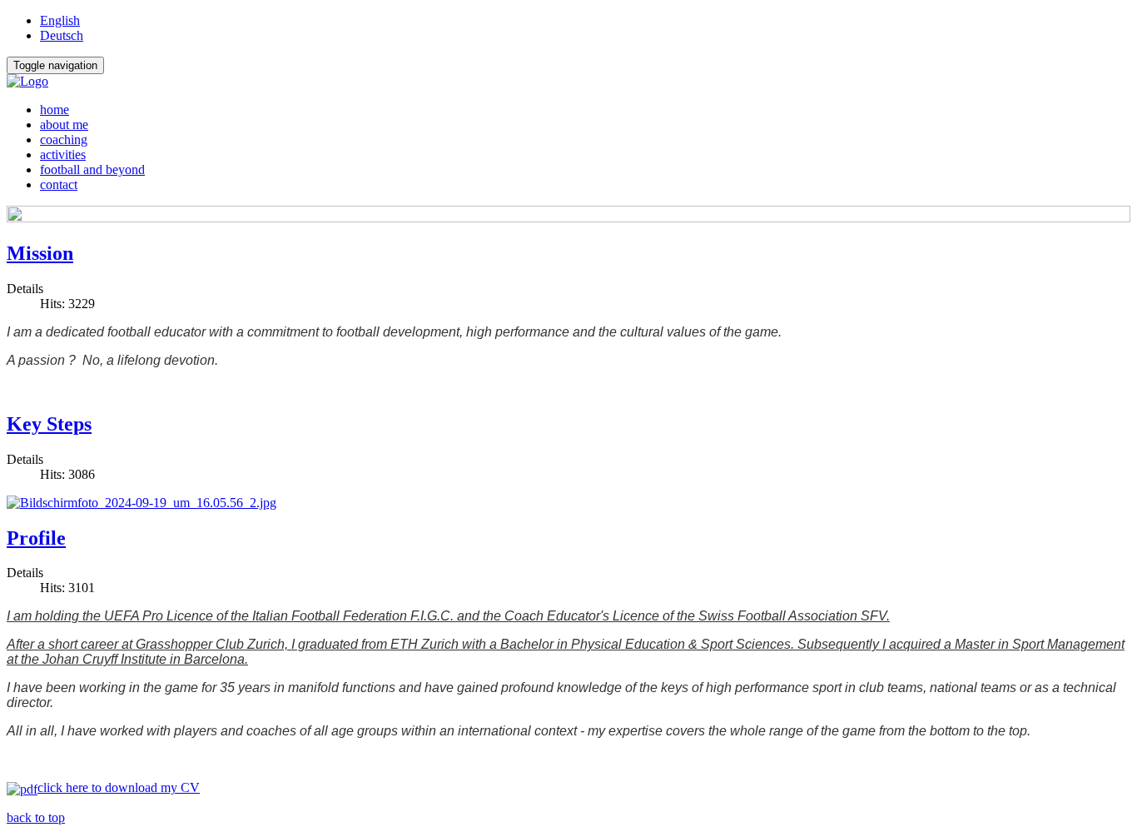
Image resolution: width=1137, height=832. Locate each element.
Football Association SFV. (813, 616)
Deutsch (61, 35)
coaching (63, 139)
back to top (36, 817)
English (60, 20)
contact (58, 184)
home (54, 109)
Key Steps (49, 424)
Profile (36, 538)
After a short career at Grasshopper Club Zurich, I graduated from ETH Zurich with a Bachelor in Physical (316, 644)
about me (64, 124)
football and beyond (92, 169)
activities (63, 154)
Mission (40, 253)
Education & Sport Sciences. (711, 644)
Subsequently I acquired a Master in (904, 644)
